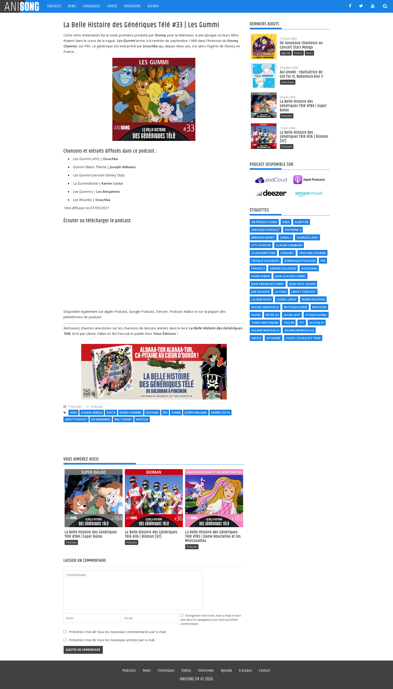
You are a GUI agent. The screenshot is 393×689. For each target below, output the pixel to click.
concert (287, 253)
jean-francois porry (267, 284)
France (298, 53)
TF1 (301, 322)
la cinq (280, 292)
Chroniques (92, 6)
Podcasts (54, 6)
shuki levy (292, 315)
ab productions (264, 222)
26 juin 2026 (287, 97)
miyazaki (319, 307)
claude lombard (289, 245)
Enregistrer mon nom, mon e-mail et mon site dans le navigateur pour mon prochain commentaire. (210, 619)
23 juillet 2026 (289, 68)
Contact (265, 671)
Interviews (132, 6)
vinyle (256, 338)
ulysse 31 (316, 322)
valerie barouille (265, 330)
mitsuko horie (295, 307)
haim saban (260, 276)
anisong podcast (265, 230)
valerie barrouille (299, 330)
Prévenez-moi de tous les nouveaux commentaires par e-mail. (117, 631)
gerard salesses (283, 268)
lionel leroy (287, 299)
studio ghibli (316, 315)
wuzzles (142, 419)
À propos (245, 671)
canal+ (286, 237)
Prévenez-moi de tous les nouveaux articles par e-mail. (112, 640)
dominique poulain (299, 261)
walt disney (123, 419)
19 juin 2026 (287, 128)
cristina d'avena (312, 253)
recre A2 (272, 315)
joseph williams (196, 412)
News (72, 6)
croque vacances (265, 261)
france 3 (258, 268)
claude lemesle (91, 412)
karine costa (220, 412)
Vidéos (112, 6)
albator (301, 222)
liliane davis (261, 299)
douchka (152, 412)
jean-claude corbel (290, 276)
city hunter (261, 245)
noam (256, 315)
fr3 (165, 412)
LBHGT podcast (76, 419)
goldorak (309, 268)
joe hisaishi (260, 292)
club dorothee (263, 253)
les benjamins (100, 419)
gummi (176, 412)
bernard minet (263, 237)
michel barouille (265, 307)
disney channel (131, 412)
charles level (307, 237)
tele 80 (288, 322)
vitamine (273, 338)
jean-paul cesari (302, 284)
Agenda (153, 6)
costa (111, 412)
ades (73, 412)
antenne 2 (293, 230)
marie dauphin (313, 299)
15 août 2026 (288, 39)
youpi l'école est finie (303, 338)
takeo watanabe (264, 322)
